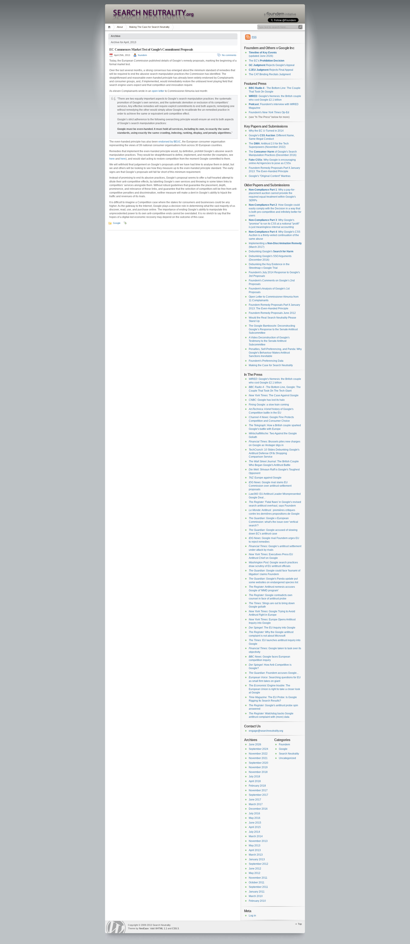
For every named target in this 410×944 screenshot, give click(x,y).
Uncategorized (287, 758)
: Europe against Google (265, 477)
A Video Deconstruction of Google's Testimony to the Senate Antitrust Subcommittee (269, 341)
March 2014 (256, 836)
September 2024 (258, 748)
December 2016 (258, 808)
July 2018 (254, 776)
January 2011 (257, 891)
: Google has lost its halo (267, 399)
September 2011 (258, 886)
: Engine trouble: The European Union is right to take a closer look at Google (274, 689)
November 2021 (258, 758)
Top (300, 924)
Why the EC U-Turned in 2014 (266, 130)
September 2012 (258, 863)
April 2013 (255, 850)
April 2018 (255, 781)
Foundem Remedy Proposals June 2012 (272, 312)
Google (116, 223)
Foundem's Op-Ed (269, 112)
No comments (229, 55)
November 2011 (258, 877)
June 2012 (255, 868)
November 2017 (258, 790)
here (112, 158)
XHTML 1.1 (161, 928)
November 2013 (258, 841)
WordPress (116, 927)
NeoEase (144, 928)
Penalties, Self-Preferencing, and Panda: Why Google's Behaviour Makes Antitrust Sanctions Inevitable (275, 353)
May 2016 (254, 817)
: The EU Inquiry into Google (272, 627)
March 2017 (256, 804)
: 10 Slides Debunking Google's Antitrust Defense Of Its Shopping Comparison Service (274, 453)
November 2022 (258, 753)
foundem (142, 55)
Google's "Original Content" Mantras (269, 176)
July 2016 (254, 813)
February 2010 (257, 900)
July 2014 (254, 831)
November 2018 (258, 772)
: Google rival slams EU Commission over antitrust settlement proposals (270, 486)
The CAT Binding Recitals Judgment (270, 74)
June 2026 (255, 744)
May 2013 (254, 845)
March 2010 (256, 896)
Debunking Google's (271, 251)
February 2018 (257, 785)
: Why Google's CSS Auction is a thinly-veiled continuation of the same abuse (274, 235)
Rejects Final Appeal (271, 69)
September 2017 (258, 794)
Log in (252, 915)
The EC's (266, 60)
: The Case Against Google (274, 395)
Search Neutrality (289, 753)
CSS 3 (175, 928)
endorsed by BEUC (169, 141)
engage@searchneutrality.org (266, 730)
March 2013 (256, 854)
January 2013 (257, 859)
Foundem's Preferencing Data (266, 360)
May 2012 (254, 873)
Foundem (284, 744)
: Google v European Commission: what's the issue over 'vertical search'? (273, 522)
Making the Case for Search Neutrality (271, 365)
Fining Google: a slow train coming (269, 404)
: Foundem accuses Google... (274, 672)
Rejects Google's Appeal (271, 65)
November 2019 (258, 767)
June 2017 (255, 799)
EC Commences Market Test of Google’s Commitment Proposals (151, 49)
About (120, 27)
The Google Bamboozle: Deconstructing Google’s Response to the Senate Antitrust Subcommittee (273, 329)
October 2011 (256, 882)
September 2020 (258, 762)
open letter (158, 91)
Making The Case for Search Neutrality (149, 27)
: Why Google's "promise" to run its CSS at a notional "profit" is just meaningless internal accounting (274, 224)
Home (110, 27)
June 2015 (255, 822)
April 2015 (255, 827)
